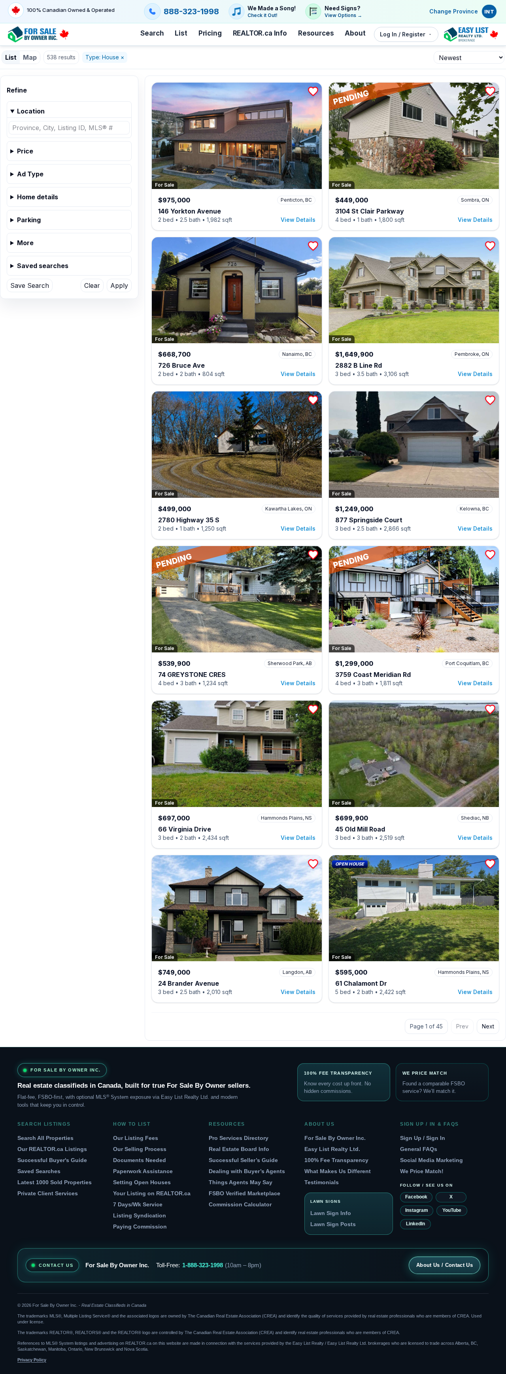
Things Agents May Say (240, 1182)
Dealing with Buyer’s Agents (247, 1171)
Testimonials (321, 1182)
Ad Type (30, 174)
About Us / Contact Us (444, 1265)
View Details (298, 219)
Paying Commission (140, 1226)
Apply (119, 285)
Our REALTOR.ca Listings (52, 1149)
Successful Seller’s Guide (243, 1160)
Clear (92, 285)
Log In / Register (402, 34)
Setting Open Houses (142, 1182)
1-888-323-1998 (202, 1265)
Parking (29, 220)
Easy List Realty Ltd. (332, 1149)
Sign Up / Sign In (422, 1138)
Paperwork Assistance (143, 1171)
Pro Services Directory (238, 1138)
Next (488, 1026)
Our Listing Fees (135, 1138)
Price (25, 151)
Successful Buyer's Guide (52, 1160)
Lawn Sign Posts (333, 1224)
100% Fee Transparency (336, 1160)
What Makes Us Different (337, 1171)
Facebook (416, 1197)
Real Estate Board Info (239, 1149)
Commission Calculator (240, 1204)
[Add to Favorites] (313, 91)
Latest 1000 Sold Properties (54, 1182)
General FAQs (418, 1149)
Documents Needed (139, 1160)
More (25, 243)
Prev (462, 1026)
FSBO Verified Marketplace (244, 1193)
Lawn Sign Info (330, 1213)
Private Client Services (47, 1193)
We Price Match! (422, 1171)
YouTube (451, 1210)
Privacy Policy (31, 1359)
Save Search (29, 285)
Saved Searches (38, 1171)
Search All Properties (45, 1138)
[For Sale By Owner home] (38, 34)
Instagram (416, 1210)
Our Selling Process (139, 1149)
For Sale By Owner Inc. (335, 1138)
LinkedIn (415, 1224)
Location (31, 111)
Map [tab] (30, 57)
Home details (37, 197)
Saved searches (42, 266)
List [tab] (11, 57)
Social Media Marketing (431, 1160)
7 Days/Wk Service (137, 1204)
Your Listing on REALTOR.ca (152, 1193)
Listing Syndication (139, 1215)
